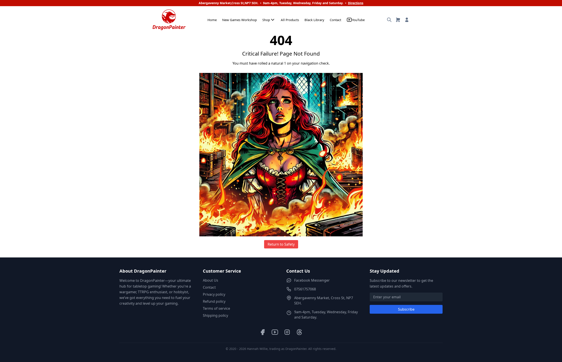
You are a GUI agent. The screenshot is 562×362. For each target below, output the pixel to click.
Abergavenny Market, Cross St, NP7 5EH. (323, 300)
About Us (210, 280)
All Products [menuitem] (290, 20)
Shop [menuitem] (266, 20)
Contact (209, 287)
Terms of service (216, 308)
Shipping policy (215, 315)
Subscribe (406, 309)
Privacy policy (214, 294)
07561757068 (305, 289)
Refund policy (214, 301)
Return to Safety (281, 244)
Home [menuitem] (212, 20)
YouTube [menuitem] (358, 20)
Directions (355, 3)
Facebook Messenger (312, 280)
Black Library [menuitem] (314, 20)
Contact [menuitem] (335, 20)
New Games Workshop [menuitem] (239, 20)
